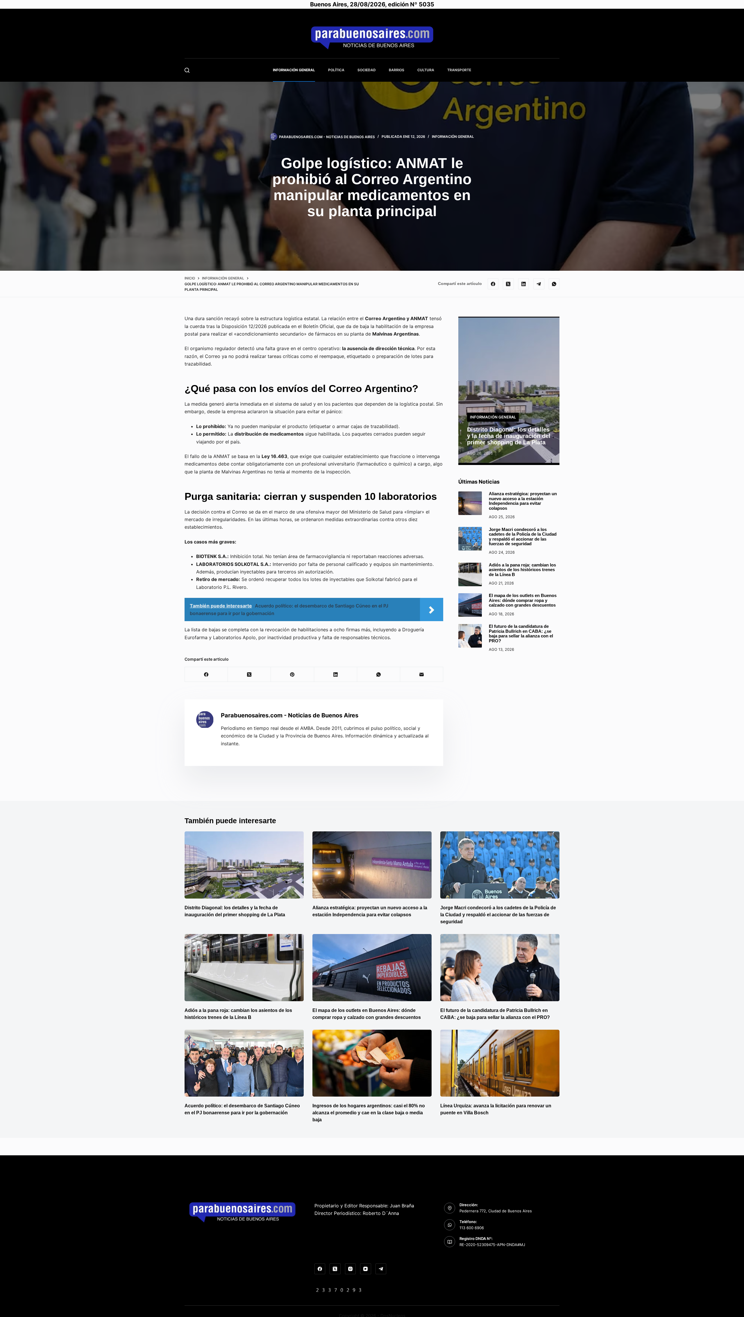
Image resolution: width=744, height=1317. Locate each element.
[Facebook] (493, 283)
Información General (294, 70)
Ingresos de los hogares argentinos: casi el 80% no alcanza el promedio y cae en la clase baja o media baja (368, 1112)
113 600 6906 (471, 1227)
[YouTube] (365, 1269)
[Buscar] (187, 70)
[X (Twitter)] (508, 283)
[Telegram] (538, 283)
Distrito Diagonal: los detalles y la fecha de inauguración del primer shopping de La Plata (508, 435)
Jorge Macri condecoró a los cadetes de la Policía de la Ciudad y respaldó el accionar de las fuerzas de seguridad (523, 536)
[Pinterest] (292, 674)
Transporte (459, 70)
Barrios (396, 70)
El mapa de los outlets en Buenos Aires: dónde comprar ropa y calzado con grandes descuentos (523, 600)
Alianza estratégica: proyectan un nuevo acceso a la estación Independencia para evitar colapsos (523, 501)
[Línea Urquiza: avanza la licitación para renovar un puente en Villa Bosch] (499, 1063)
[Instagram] (350, 1269)
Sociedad (366, 70)
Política (336, 70)
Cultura (425, 70)
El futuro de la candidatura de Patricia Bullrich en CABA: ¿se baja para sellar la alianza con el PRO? (521, 633)
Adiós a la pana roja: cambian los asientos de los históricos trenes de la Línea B (522, 569)
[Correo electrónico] (421, 674)
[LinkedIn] (523, 283)
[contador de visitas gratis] (338, 1290)
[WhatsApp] (554, 283)
